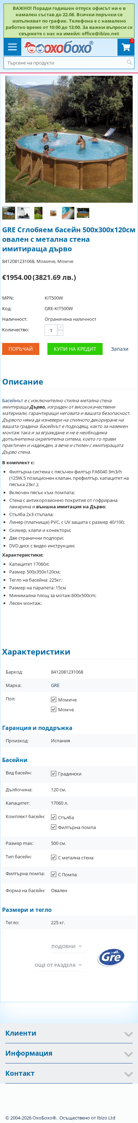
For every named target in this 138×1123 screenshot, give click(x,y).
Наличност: (14, 319)
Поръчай (20, 348)
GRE (55, 685)
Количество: (15, 329)
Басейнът (13, 400)
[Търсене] (129, 62)
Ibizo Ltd (106, 1118)
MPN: (8, 298)
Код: (6, 308)
